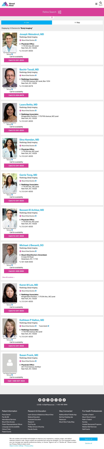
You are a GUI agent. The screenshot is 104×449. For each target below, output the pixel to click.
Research (31, 422)
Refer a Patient (87, 419)
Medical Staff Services (89, 427)
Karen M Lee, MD (29, 284)
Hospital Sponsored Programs (91, 424)
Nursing (84, 422)
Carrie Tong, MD (28, 175)
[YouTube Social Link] (52, 400)
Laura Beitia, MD (28, 104)
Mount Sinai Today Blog (66, 422)
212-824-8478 (27, 86)
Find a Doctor (6, 415)
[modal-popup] (48, 326)
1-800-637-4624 (16, 381)
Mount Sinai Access (8, 422)
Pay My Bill (5, 417)
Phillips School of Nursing (36, 427)
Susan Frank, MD (29, 355)
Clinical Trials (6, 429)
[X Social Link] (48, 400)
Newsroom (62, 419)
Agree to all (88, 439)
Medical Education (34, 417)
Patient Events (6, 432)
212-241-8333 (27, 51)
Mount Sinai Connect (89, 417)
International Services (9, 419)
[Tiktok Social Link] (64, 400)
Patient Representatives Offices (12, 424)
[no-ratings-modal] (12, 54)
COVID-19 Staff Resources (45, 405)
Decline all (88, 443)
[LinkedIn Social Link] (39, 400)
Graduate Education (34, 419)
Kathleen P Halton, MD (32, 320)
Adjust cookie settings (16, 446)
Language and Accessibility (11, 427)
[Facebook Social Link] (44, 400)
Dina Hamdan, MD (29, 139)
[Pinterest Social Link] (60, 400)
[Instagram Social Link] (56, 400)
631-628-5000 (27, 262)
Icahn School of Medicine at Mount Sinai (40, 415)
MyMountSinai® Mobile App (67, 415)
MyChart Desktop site (66, 417)
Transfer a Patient (88, 415)
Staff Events (86, 429)
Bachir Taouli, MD (29, 69)
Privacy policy (28, 446)
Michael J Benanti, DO (31, 245)
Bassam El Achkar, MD (32, 210)
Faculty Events (32, 429)
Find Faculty (32, 424)
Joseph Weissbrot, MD (32, 34)
